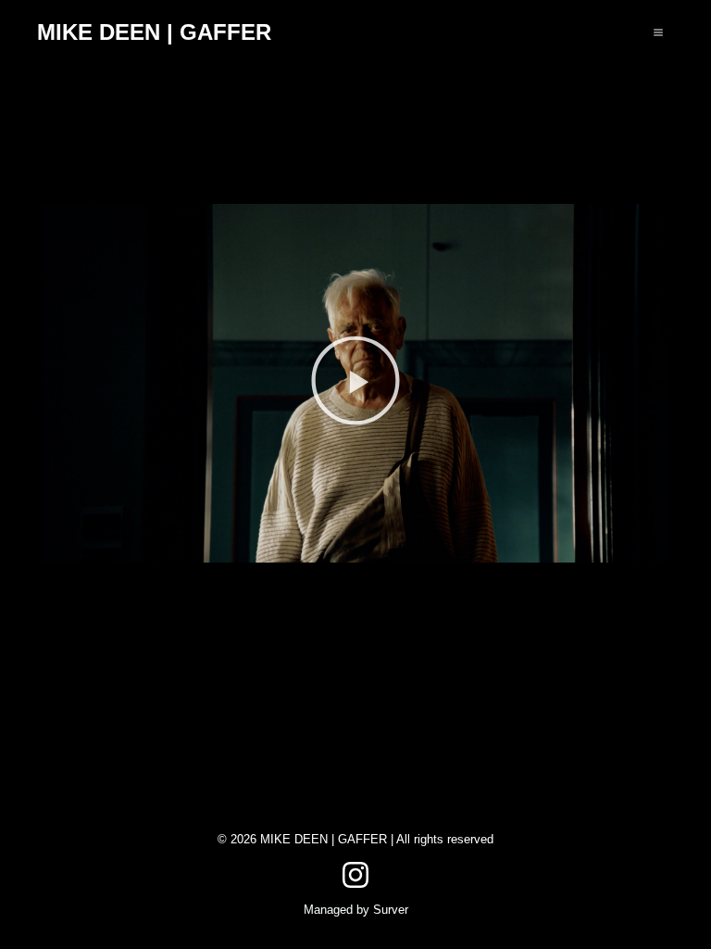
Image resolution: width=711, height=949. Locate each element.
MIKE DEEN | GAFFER (154, 32)
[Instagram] (355, 875)
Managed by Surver (356, 910)
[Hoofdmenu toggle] (658, 32)
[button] (355, 383)
